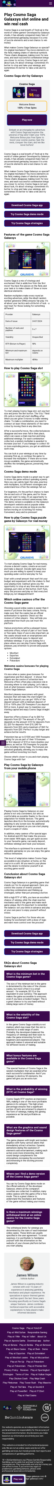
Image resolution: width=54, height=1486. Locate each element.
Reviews (24, 1370)
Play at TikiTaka (18, 1387)
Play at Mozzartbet (39, 1357)
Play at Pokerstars (16, 1366)
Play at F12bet (36, 1391)
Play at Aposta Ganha (14, 1340)
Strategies (8, 1374)
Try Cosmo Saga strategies (27, 223)
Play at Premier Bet (37, 1366)
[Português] (26, 24)
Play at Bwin (34, 1349)
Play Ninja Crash (37, 1378)
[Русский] (33, 24)
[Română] (4, 24)
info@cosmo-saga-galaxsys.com (29, 1476)
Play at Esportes (17, 1353)
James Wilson (27, 1275)
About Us (41, 1336)
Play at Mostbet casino (16, 1357)
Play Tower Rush (28, 1382)
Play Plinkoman (10, 1382)
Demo (45, 1349)
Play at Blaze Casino (16, 1349)
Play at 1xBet (28, 1336)
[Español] (12, 24)
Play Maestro (44, 1382)
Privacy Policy (11, 1370)
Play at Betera (10, 1345)
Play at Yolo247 (34, 1328)
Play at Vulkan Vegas (41, 1374)
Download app (34, 1340)
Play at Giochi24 (36, 1387)
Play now (27, 119)
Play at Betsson (43, 1345)
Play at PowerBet (18, 1391)
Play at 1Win (14, 1336)
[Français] (19, 24)
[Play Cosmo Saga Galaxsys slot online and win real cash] (9, 3)
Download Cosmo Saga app (27, 205)
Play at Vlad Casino (27, 1395)
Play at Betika (26, 1345)
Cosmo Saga (18, 1328)
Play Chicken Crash (18, 1378)
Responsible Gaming (37, 1332)
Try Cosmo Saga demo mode (27, 214)
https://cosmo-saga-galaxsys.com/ (27, 1478)
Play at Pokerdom (35, 1361)
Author (46, 1340)
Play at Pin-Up (17, 1361)
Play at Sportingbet (40, 1370)
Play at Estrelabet (36, 1353)
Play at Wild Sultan (16, 1332)
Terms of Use (22, 1374)
